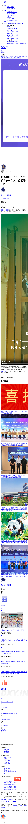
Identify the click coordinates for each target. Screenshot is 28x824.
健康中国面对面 (11, 13)
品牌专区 (6, 773)
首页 (5, 2)
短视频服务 (7, 760)
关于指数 (3, 48)
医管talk (9, 17)
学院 (5, 22)
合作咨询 (6, 751)
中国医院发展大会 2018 (10, 787)
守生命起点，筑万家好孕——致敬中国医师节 (13, 630)
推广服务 (6, 759)
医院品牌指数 (10, 7)
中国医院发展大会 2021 (10, 784)
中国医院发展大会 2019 (10, 786)
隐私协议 (6, 752)
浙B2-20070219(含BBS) (7, 799)
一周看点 (4, 605)
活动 (5, 10)
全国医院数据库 (11, 8)
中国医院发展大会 (12, 12)
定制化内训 (7, 764)
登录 (2, 52)
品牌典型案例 (10, 18)
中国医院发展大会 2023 (10, 782)
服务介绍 (6, 749)
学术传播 (6, 762)
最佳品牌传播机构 (12, 20)
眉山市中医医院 (5, 210)
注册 (4, 52)
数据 (5, 5)
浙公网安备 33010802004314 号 (9, 801)
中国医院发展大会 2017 (10, 789)
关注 (5, 3)
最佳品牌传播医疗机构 (10, 771)
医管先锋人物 (10, 15)
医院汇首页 (5, 46)
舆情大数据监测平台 (9, 757)
